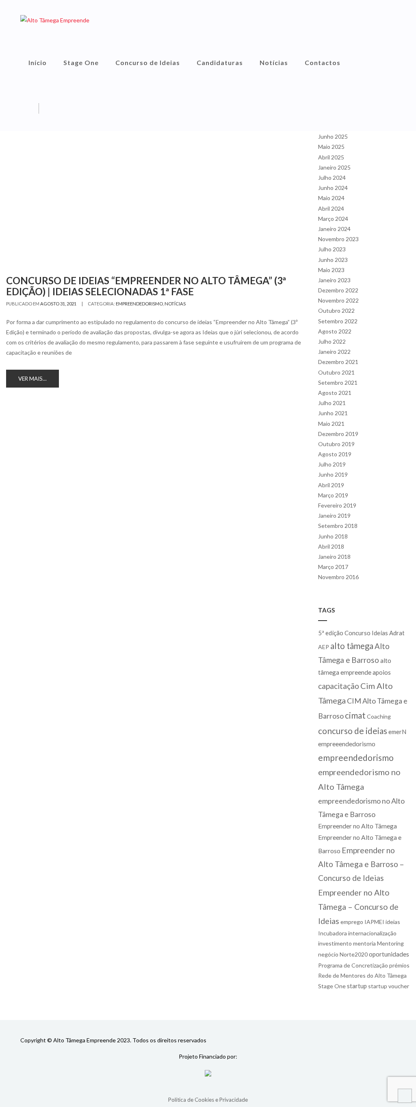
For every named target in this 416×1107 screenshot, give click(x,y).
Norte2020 (354, 954)
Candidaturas (220, 62)
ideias (393, 921)
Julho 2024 (332, 177)
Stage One (81, 62)
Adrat (397, 632)
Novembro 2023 (338, 238)
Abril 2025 (331, 157)
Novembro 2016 (338, 576)
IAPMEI (374, 921)
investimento (335, 943)
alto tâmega (351, 646)
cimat (355, 715)
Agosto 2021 (334, 392)
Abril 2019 (331, 485)
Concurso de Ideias (147, 62)
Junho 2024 (333, 187)
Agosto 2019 (334, 454)
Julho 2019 (332, 464)
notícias (175, 303)
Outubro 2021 (336, 372)
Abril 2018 (331, 546)
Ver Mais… (32, 378)
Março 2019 (333, 495)
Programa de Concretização (353, 965)
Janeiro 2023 (334, 280)
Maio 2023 (331, 269)
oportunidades (389, 954)
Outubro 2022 (336, 310)
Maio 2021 (331, 423)
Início (37, 62)
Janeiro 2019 (334, 515)
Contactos (322, 62)
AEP (323, 646)
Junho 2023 (333, 259)
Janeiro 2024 (334, 228)
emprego (351, 921)
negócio (328, 954)
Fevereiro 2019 (337, 505)
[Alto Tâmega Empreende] (54, 19)
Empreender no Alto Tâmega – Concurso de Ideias (358, 907)
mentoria (364, 943)
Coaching (379, 716)
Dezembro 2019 (338, 433)
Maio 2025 (331, 146)
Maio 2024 (331, 197)
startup (357, 985)
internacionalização (372, 933)
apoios (382, 672)
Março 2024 (333, 218)
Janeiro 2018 (334, 556)
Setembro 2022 (338, 321)
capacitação (338, 686)
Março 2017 (333, 566)
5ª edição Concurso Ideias (353, 632)
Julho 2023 (332, 249)
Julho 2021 (332, 402)
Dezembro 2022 (338, 290)
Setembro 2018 (338, 525)
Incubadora (332, 933)
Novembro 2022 (338, 300)
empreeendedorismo (346, 743)
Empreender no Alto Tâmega (357, 826)
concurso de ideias (352, 731)
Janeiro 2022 (334, 351)
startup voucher (388, 986)
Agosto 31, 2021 (58, 303)
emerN (397, 731)
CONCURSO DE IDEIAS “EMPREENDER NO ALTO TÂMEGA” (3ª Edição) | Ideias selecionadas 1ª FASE (146, 286)
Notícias (274, 62)
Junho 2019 (333, 474)
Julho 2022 (332, 341)
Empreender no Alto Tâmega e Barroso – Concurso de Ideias (361, 864)
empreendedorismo (139, 303)
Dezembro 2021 (338, 361)
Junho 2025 (333, 136)
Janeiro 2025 (334, 167)
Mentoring (390, 943)
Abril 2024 (331, 208)
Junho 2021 (333, 413)
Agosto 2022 (334, 331)
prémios (399, 965)
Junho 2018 (333, 536)
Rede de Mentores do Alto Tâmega (362, 975)
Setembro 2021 (338, 382)
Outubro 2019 (336, 443)
